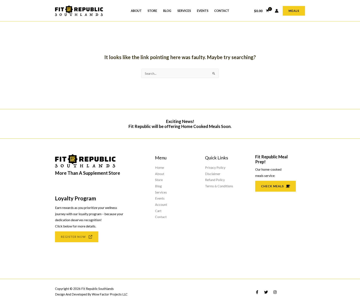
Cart (158, 211)
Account (161, 204)
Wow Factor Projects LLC (110, 294)
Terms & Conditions (219, 186)
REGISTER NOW (73, 236)
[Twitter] (266, 292)
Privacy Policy (215, 167)
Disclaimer (212, 174)
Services (184, 10)
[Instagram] (275, 292)
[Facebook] (257, 292)
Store (152, 10)
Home (159, 167)
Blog (167, 10)
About (136, 10)
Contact (221, 10)
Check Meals (272, 186)
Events (202, 10)
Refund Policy (215, 180)
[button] (294, 11)
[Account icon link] (277, 11)
